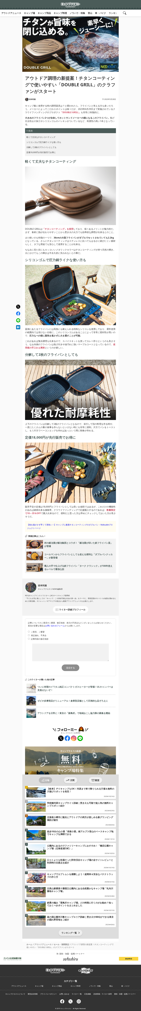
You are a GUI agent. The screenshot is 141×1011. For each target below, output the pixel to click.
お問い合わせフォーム (55, 625)
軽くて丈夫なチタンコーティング (40, 137)
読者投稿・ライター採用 (102, 994)
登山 (90, 13)
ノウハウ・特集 (77, 13)
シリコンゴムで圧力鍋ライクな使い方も (43, 142)
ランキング (114, 13)
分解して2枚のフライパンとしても (41, 147)
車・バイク (100, 13)
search (125, 13)
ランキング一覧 (69, 932)
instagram (73, 738)
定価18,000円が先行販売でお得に (41, 152)
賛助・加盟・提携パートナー (125, 994)
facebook (18, 314)
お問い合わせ (64, 994)
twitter (18, 307)
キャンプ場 (29, 13)
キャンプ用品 (44, 13)
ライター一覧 (77, 994)
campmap (85, 969)
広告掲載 (87, 994)
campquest (55, 969)
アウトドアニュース (11, 13)
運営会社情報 (33, 994)
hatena (18, 327)
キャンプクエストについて (15, 994)
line (18, 319)
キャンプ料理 (60, 13)
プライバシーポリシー (48, 994)
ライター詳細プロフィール (72, 609)
